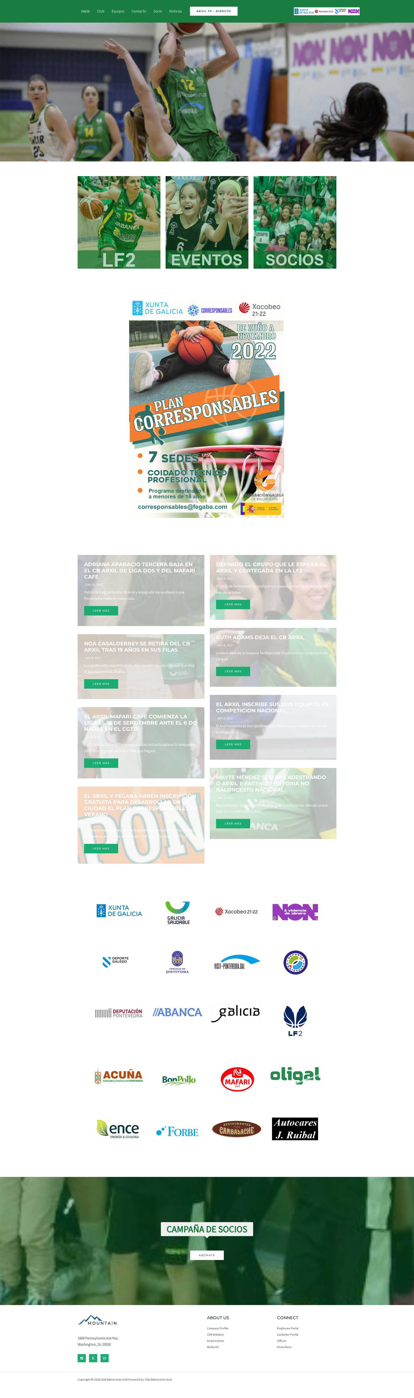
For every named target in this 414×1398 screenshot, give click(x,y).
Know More (284, 1347)
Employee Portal (287, 1328)
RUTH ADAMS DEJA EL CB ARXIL (260, 637)
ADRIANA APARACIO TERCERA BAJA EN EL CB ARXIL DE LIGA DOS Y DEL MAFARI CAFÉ (139, 570)
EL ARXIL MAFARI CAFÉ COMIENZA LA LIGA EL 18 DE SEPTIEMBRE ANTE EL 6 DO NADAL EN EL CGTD (140, 722)
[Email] (104, 1358)
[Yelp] (93, 1358)
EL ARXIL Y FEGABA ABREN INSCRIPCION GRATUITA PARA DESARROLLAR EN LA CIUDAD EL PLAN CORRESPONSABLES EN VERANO (141, 805)
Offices (281, 1341)
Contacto (139, 11)
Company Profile (217, 1328)
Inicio (85, 11)
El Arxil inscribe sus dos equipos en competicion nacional (272, 707)
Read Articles (215, 1341)
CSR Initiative (215, 1334)
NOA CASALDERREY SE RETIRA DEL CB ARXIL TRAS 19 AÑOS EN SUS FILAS (137, 646)
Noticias (175, 11)
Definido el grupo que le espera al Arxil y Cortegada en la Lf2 (271, 567)
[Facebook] (82, 1358)
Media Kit (213, 1347)
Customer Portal (287, 1334)
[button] (214, 11)
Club (100, 11)
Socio (157, 11)
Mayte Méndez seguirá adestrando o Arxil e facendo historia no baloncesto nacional (271, 783)
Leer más (101, 610)
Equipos (118, 11)
